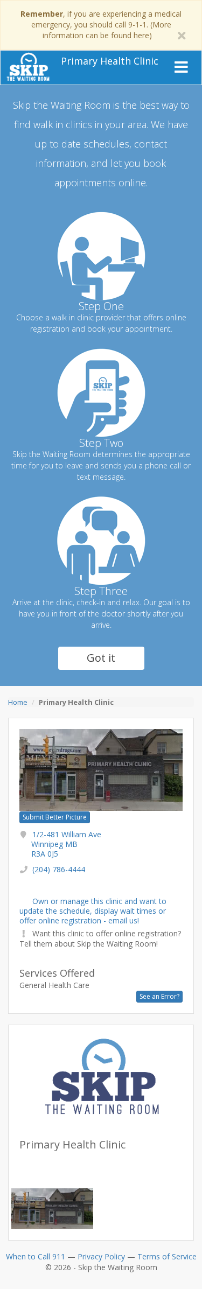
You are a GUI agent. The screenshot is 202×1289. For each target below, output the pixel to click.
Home (17, 702)
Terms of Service (167, 1256)
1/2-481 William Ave (66, 844)
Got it (101, 657)
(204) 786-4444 (58, 869)
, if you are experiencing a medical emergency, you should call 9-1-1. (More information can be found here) (101, 24)
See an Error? (159, 996)
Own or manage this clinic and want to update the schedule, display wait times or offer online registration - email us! (92, 911)
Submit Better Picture (55, 817)
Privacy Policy (101, 1256)
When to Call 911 (35, 1256)
